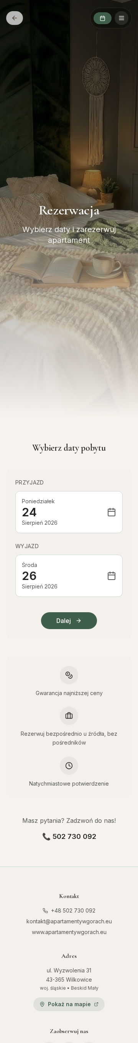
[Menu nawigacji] (121, 18)
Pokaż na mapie (69, 1004)
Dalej (63, 620)
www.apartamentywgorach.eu (69, 932)
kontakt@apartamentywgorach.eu (69, 921)
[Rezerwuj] (103, 18)
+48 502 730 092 (73, 910)
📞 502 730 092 (69, 836)
